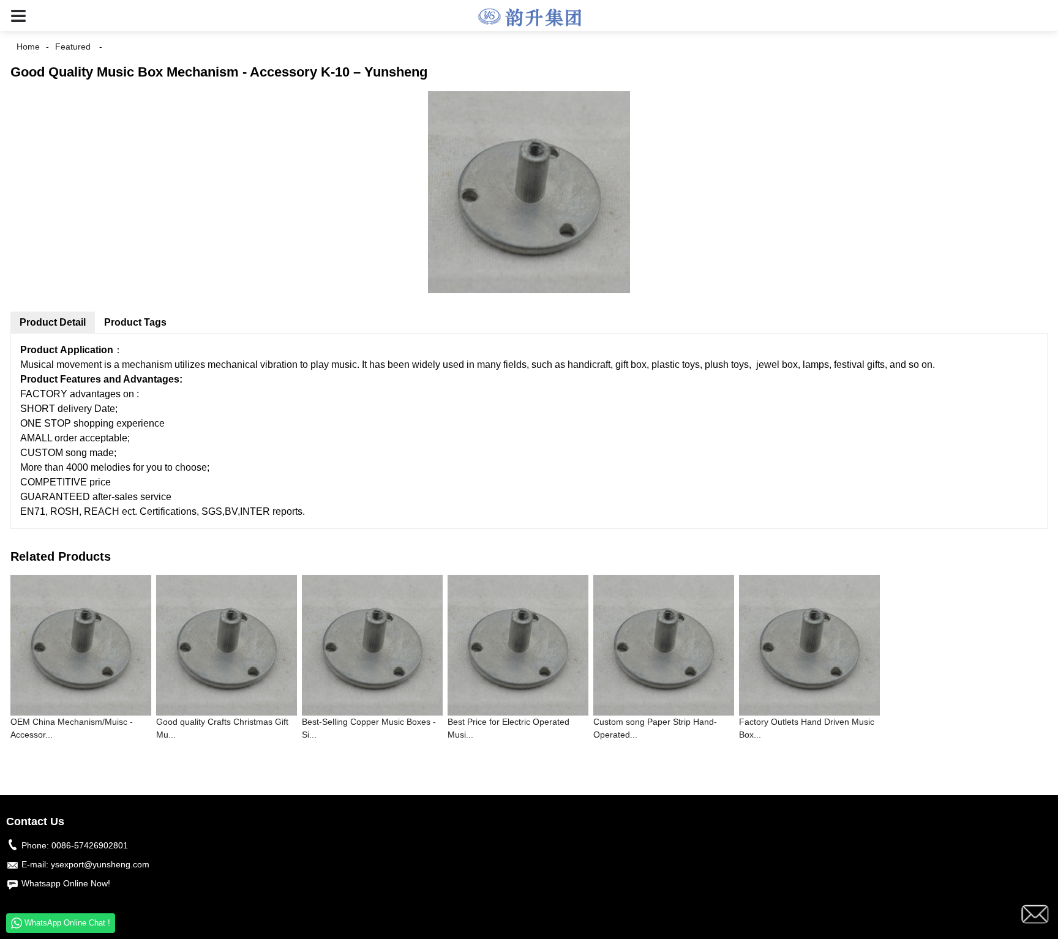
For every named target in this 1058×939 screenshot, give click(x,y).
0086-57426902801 (89, 845)
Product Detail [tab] (53, 322)
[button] (18, 15)
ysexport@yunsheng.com (100, 864)
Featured (73, 46)
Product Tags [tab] (135, 322)
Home (28, 46)
